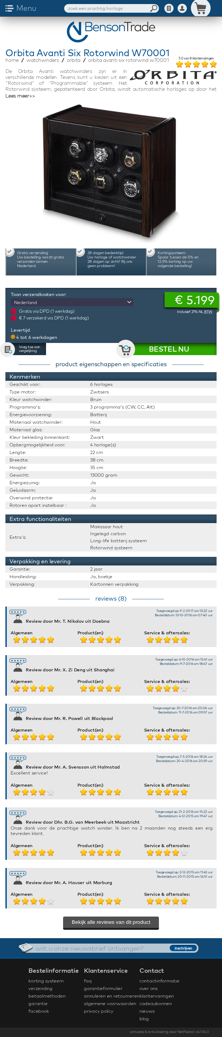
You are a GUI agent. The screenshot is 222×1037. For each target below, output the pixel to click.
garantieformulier (103, 988)
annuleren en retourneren (111, 996)
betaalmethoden (47, 996)
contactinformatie (159, 981)
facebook (38, 1011)
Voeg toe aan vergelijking (29, 349)
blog (144, 1018)
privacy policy (98, 1011)
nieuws (147, 1011)
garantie (37, 1003)
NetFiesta (186, 1031)
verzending (40, 988)
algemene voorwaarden (110, 1003)
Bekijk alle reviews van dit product (111, 922)
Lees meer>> (20, 96)
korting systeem (45, 981)
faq (88, 981)
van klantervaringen (196, 58)
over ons (148, 988)
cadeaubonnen (155, 1003)
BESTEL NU (169, 349)
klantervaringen (156, 996)
